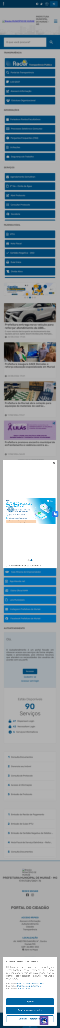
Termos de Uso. (24, 988)
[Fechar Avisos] (54, 463)
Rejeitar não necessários (30, 1010)
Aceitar (30, 1001)
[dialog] (30, 514)
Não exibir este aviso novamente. (25, 565)
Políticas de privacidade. (29, 986)
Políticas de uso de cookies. (30, 983)
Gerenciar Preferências (30, 1018)
